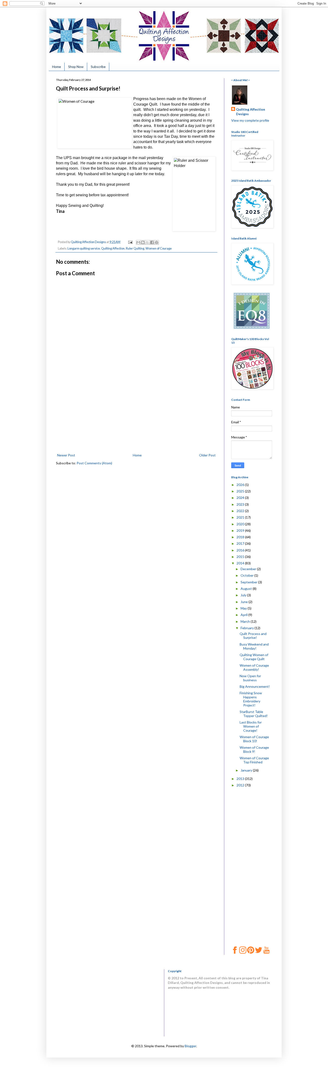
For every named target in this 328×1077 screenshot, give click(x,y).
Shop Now (76, 67)
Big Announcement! (255, 686)
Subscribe (98, 67)
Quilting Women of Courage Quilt (254, 657)
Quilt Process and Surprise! (253, 636)
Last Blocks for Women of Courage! (251, 726)
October (247, 575)
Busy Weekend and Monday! (254, 646)
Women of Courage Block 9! (254, 749)
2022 (241, 511)
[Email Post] (130, 242)
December (249, 569)
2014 (241, 563)
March (246, 621)
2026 (241, 485)
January (247, 770)
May (244, 608)
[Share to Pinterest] (156, 242)
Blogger (190, 1046)
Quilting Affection (113, 248)
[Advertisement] (136, 416)
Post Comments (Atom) (94, 463)
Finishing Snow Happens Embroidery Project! (251, 699)
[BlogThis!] (142, 242)
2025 (241, 491)
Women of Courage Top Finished (254, 760)
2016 (241, 550)
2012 (241, 785)
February (248, 628)
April (244, 615)
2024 (241, 498)
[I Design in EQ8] (252, 327)
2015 (241, 557)
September (249, 582)
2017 (241, 543)
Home (56, 67)
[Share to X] (147, 242)
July (244, 595)
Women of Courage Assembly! (254, 667)
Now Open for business (250, 678)
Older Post (207, 455)
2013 (241, 779)
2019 (241, 530)
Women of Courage (159, 248)
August (247, 588)
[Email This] (138, 242)
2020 (241, 524)
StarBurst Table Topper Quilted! (254, 714)
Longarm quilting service (83, 248)
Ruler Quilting (135, 248)
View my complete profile (250, 120)
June (245, 602)
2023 (241, 504)
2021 (241, 517)
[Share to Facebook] (152, 242)
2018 (241, 537)
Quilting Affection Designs (250, 111)
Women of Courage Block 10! (254, 739)
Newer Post (66, 455)
